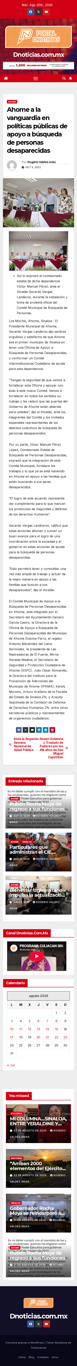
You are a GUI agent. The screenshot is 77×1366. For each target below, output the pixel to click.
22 (56, 1037)
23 (65, 1037)
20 (38, 1037)
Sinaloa (27, 842)
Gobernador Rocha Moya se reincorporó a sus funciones (35, 1213)
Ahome (12, 102)
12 (29, 1029)
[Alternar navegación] (35, 78)
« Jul (11, 1065)
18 (21, 1037)
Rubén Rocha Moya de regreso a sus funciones (37, 806)
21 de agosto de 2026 (30, 1220)
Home (22, 1357)
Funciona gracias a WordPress (25, 1342)
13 (38, 1029)
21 (47, 1037)
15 (56, 1029)
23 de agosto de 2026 (30, 1130)
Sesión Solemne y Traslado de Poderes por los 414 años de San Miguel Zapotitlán (51, 748)
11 (20, 1029)
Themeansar (38, 1347)
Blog (31, 1357)
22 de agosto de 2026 (30, 1175)
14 (47, 1029)
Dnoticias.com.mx (38, 54)
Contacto (43, 1357)
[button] (64, 78)
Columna (16, 1113)
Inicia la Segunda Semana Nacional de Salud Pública (26, 744)
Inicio (55, 1357)
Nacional (16, 1158)
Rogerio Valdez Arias (41, 162)
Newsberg (61, 1342)
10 (11, 1029)
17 (11, 1037)
